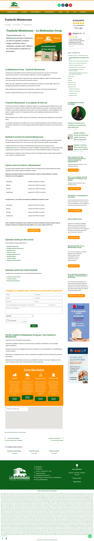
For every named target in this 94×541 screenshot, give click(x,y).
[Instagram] (66, 5)
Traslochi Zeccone (34, 451)
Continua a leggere (76, 295)
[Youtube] (70, 5)
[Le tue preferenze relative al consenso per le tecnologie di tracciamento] (2, 538)
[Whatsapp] (59, 5)
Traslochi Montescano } (12, 432)
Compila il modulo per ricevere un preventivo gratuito (76, 70)
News (60, 12)
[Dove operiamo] (77, 466)
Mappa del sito (77, 481)
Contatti (82, 12)
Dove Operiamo (49, 12)
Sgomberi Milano (12, 12)
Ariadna (9, 24)
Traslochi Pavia (28, 24)
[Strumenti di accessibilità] (6, 538)
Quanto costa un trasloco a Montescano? (78, 63)
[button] (88, 40)
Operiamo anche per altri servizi (76, 65)
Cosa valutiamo (75, 210)
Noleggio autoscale (72, 82)
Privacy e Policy (77, 478)
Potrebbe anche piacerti (74, 89)
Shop (67, 12)
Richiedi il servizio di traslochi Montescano (78, 61)
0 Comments (75, 129)
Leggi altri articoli (72, 86)
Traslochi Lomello (54, 451)
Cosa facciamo (35, 12)
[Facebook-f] (63, 5)
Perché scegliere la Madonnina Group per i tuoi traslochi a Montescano (78, 73)
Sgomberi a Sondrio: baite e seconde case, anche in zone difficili (81, 147)
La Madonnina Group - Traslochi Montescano (78, 55)
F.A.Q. (74, 12)
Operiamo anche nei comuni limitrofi (77, 67)
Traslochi (70, 80)
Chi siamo (24, 12)
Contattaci (73, 170)
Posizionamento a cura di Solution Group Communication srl (47, 539)
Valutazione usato (72, 84)
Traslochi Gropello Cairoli (14, 451)
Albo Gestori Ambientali (36, 362)
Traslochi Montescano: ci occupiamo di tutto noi (79, 58)
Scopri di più (73, 237)
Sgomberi (70, 78)
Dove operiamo (77, 469)
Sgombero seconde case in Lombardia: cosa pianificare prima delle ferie (77, 125)
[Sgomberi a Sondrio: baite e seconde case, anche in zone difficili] (70, 147)
